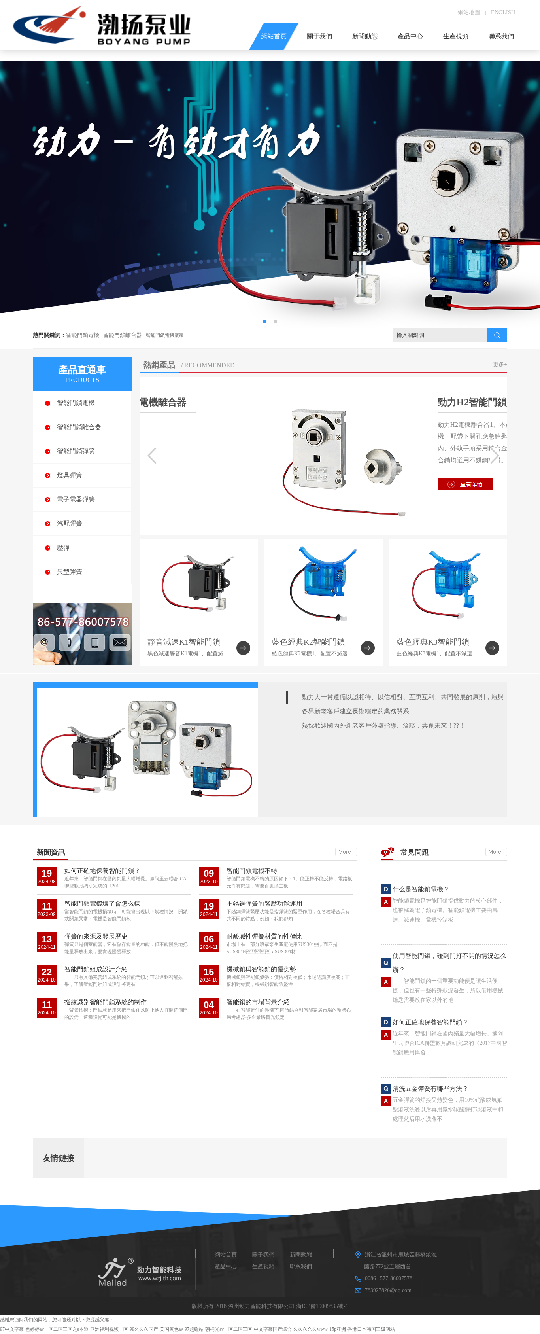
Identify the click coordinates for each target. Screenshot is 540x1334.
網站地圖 (469, 12)
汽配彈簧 (69, 523)
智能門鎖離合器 (122, 335)
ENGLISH (503, 12)
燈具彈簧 (69, 475)
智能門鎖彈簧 (76, 451)
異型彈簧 (69, 571)
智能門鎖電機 (82, 335)
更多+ (500, 364)
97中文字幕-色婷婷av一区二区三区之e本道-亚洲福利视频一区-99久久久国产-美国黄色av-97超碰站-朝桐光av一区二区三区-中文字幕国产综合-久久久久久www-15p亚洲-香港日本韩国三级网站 (197, 1329)
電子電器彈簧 (76, 499)
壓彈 (63, 547)
